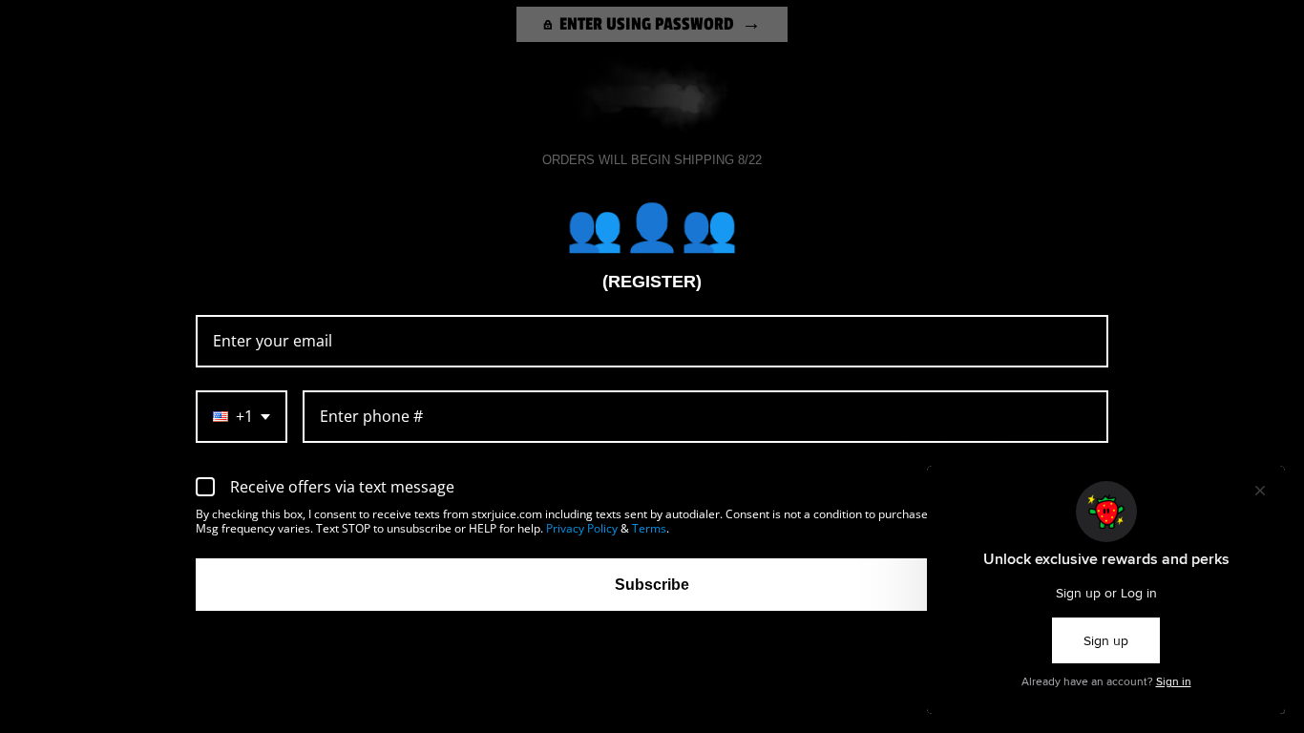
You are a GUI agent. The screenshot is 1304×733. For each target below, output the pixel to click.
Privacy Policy (582, 528)
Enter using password (647, 23)
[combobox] (241, 416)
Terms (649, 528)
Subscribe (652, 584)
